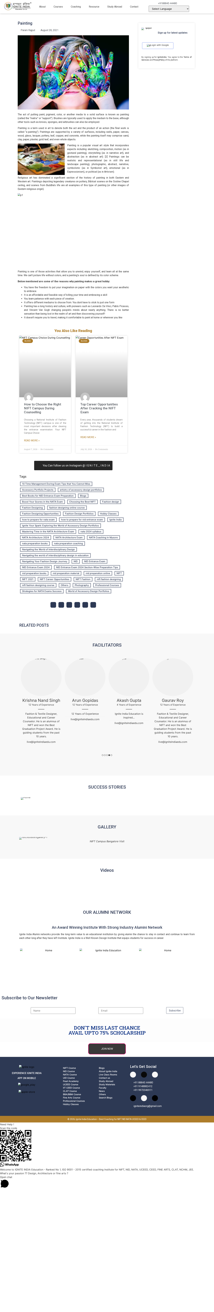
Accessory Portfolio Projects (37, 489)
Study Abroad (114, 6)
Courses (58, 6)
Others (64, 585)
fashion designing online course (67, 507)
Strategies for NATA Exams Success (42, 591)
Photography (82, 585)
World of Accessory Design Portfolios (88, 591)
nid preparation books (34, 573)
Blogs (83, 495)
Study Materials (107, 1084)
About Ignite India (108, 1071)
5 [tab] (111, 755)
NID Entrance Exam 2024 (36, 567)
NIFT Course (69, 1068)
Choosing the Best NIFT (82, 501)
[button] (44, 6)
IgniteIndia (162, 57)
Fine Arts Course (71, 1097)
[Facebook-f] (155, 1075)
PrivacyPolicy (159, 60)
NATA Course (70, 1074)
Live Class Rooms (108, 1074)
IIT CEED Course (71, 1087)
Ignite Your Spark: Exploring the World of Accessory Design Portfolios (60, 525)
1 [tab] (102, 755)
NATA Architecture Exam (69, 537)
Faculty (102, 1087)
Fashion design (110, 501)
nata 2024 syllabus (91, 531)
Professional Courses (107, 585)
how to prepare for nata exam (38, 519)
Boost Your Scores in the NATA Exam (42, 501)
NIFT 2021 (27, 579)
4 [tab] (109, 755)
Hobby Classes (108, 513)
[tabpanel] (41, 702)
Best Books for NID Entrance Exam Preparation (48, 495)
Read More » (32, 440)
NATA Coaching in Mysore (103, 537)
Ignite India (115, 519)
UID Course (69, 1077)
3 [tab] (107, 755)
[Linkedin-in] (133, 1098)
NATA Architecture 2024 (35, 537)
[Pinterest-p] (144, 1098)
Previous (19, 710)
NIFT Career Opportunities (54, 579)
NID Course (69, 1071)
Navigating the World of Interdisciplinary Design (48, 549)
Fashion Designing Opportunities (40, 513)
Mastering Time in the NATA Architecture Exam (48, 531)
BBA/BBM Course (72, 1094)
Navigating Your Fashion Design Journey (44, 561)
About (42, 6)
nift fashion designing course (38, 585)
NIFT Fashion (83, 579)
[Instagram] (144, 1075)
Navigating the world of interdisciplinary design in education (55, 555)
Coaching (76, 6)
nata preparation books (35, 543)
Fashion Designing (32, 507)
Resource (94, 6)
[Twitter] (155, 1098)
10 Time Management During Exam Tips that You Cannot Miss (56, 483)
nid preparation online (98, 573)
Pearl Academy (71, 1081)
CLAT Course (70, 1091)
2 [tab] (105, 755)
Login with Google (159, 45)
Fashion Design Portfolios (79, 513)
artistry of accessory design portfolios (81, 489)
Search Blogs (105, 1097)
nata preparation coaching (68, 543)
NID (76, 561)
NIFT (119, 573)
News (102, 1091)
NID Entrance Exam (94, 561)
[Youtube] (133, 1075)
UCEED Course (70, 1084)
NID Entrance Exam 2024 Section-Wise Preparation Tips (87, 567)
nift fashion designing (109, 579)
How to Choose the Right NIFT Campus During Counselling (42, 408)
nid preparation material (66, 573)
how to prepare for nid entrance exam (82, 519)
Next (195, 710)
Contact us (104, 1077)
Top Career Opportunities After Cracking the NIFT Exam (99, 408)
